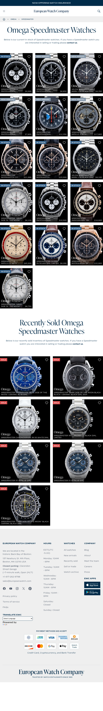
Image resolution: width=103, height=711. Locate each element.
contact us (72, 43)
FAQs (5, 607)
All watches (70, 550)
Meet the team (91, 561)
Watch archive (71, 572)
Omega (13, 19)
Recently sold (71, 561)
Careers (88, 566)
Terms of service (11, 602)
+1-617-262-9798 (11, 577)
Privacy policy (10, 596)
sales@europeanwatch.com (17, 581)
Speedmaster (27, 19)
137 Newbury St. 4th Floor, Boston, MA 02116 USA (16, 560)
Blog (86, 550)
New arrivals (70, 555)
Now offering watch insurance (51, 3)
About (87, 555)
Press (87, 572)
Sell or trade (70, 566)
